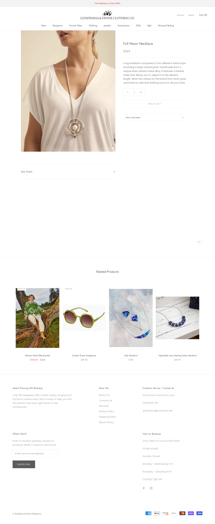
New (43, 25)
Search (191, 15)
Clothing (93, 25)
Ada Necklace (130, 355)
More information (133, 117)
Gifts (138, 25)
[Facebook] (144, 488)
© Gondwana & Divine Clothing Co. (27, 513)
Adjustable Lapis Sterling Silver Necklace (177, 355)
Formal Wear (75, 25)
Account (180, 15)
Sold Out (154, 103)
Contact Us (105, 400)
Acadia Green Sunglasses (84, 355)
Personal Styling (166, 25)
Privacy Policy (106, 411)
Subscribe (24, 464)
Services (104, 406)
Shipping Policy (107, 416)
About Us (104, 395)
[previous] (9, 319)
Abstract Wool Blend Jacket (37, 355)
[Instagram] (151, 488)
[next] (205, 319)
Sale (149, 25)
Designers (58, 25)
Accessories (123, 25)
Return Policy (106, 422)
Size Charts (26, 171)
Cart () (203, 15)
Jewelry (107, 25)
